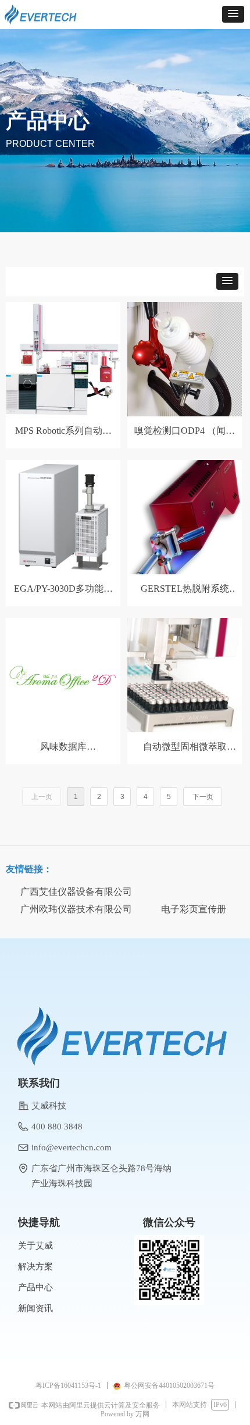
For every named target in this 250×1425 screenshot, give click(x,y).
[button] (233, 14)
